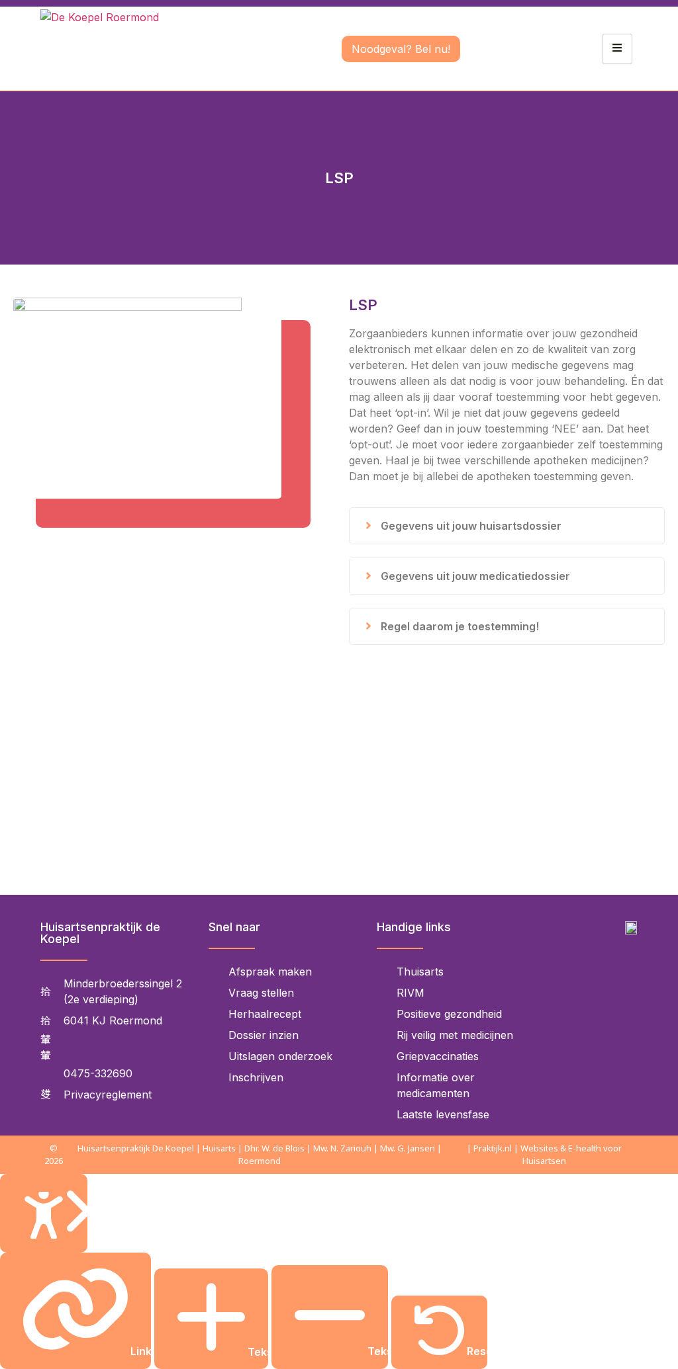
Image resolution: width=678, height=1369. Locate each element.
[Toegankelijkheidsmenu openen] (43, 1213)
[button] (507, 526)
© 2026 (53, 1154)
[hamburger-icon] (617, 49)
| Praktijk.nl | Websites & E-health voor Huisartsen (544, 1154)
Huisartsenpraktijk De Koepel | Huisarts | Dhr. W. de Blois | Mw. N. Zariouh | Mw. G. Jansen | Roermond (259, 1154)
